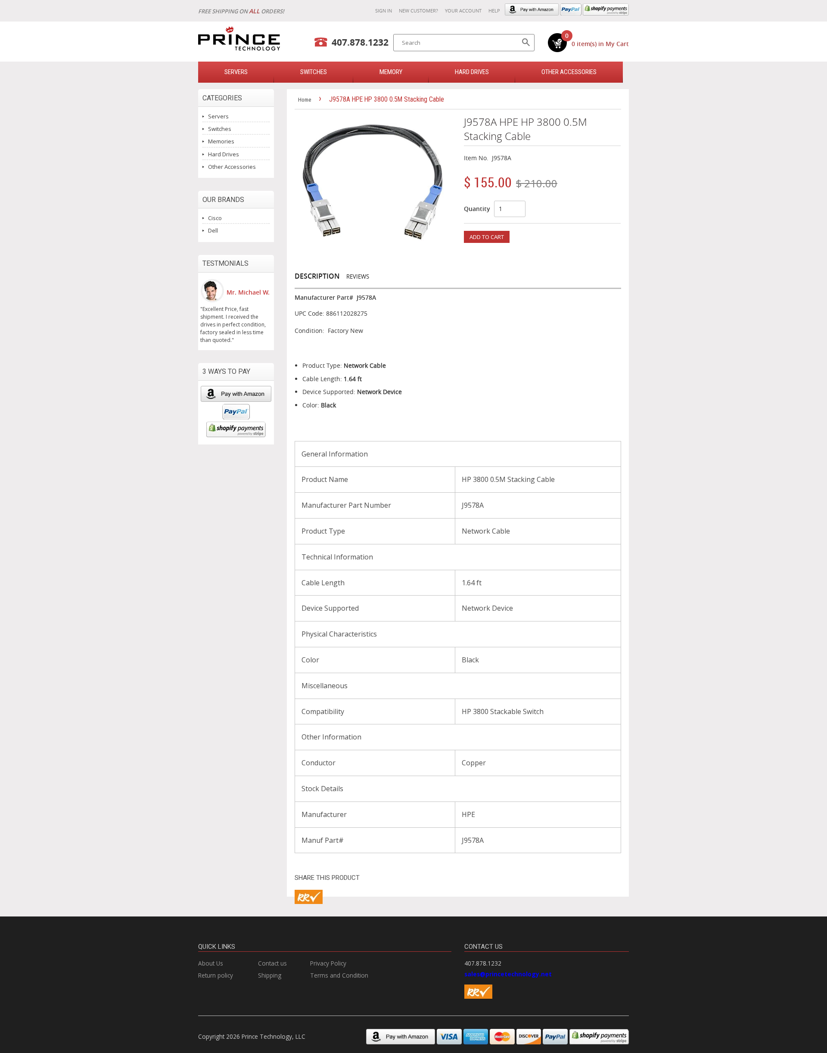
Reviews (357, 276)
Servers (218, 116)
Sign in (383, 10)
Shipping (269, 975)
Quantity (477, 209)
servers (236, 72)
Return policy (215, 975)
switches (313, 72)
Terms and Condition (339, 975)
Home (304, 99)
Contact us (272, 963)
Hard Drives (472, 72)
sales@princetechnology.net (508, 974)
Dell (213, 230)
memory (390, 72)
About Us (210, 963)
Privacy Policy (328, 963)
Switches (219, 129)
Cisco (215, 218)
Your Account (463, 10)
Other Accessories (569, 72)
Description (317, 276)
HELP (494, 10)
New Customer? (418, 10)
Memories (221, 141)
